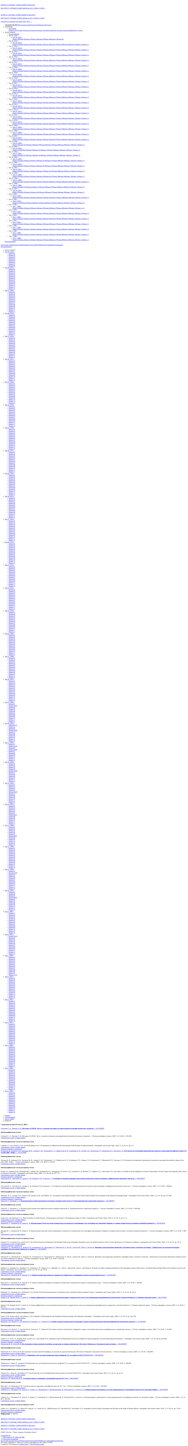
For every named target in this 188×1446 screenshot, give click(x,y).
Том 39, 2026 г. (17, 37)
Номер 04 (35, 39)
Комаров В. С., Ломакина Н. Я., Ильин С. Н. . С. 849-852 (81, 1223)
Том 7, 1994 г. (17, 206)
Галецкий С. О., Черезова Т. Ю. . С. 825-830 (51, 1128)
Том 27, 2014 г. (17, 101)
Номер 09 (66, 44)
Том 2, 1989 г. (17, 233)
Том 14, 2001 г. (17, 169)
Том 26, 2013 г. (17, 106)
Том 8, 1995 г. (17, 201)
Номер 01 (16, 39)
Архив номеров (14, 34)
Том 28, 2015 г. (17, 95)
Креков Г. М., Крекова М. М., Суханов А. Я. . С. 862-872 (82, 1297)
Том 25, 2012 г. (17, 111)
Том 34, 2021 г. (17, 64)
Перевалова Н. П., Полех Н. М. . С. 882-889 (62, 1344)
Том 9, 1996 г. (17, 196)
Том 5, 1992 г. (17, 217)
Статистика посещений (10, 1439)
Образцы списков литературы (60, 30)
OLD (28, 21)
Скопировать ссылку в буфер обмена (13, 1138)
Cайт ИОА (4, 21)
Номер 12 (85, 44)
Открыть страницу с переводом (11, 1149)
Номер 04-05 (36, 192)
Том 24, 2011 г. (17, 116)
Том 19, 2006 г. (17, 143)
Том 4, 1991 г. (17, 222)
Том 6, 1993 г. (17, 212)
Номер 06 (47, 39)
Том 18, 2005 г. (17, 148)
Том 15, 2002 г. (17, 164)
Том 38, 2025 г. (17, 43)
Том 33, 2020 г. (17, 69)
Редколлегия (34, 25)
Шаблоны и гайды (76, 30)
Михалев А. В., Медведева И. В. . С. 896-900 (38, 1378)
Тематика (42, 25)
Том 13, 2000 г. (17, 175)
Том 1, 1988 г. (17, 238)
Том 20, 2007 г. (17, 138)
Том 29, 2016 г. (17, 90)
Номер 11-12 (80, 208)
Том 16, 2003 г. (17, 159)
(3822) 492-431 (7, 1437)
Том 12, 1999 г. (17, 180)
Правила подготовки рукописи (19, 30)
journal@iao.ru (5, 1435)
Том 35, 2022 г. (17, 58)
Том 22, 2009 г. (17, 127)
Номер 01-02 (17, 150)
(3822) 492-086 (19, 1437)
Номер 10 (73, 44)
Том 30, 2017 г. (17, 85)
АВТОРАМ (12, 29)
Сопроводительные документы (39, 30)
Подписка (48, 25)
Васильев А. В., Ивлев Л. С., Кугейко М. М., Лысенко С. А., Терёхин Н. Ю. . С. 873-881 (72, 1321)
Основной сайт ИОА (15, 21)
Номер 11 (79, 44)
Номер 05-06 (38, 150)
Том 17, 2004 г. (17, 153)
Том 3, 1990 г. (17, 227)
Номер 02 (22, 39)
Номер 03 (28, 39)
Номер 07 (54, 39)
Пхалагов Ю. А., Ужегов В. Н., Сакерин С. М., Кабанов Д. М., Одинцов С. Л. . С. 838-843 (71, 1178)
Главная (7, 1115)
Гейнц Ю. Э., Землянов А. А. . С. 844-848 (56, 1201)
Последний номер (24, 25)
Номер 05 (41, 39)
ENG (24, 21)
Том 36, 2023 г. (17, 53)
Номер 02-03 (23, 145)
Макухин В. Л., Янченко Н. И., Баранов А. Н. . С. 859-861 (57, 1275)
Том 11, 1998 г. (17, 185)
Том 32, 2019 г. (17, 74)
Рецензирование (10, 241)
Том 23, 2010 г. (17, 122)
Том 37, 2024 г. (17, 48)
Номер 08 (60, 39)
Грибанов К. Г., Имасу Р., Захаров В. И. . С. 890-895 (51, 1355)
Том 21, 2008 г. (17, 132)
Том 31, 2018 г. (17, 80)
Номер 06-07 (48, 171)
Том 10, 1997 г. (17, 190)
